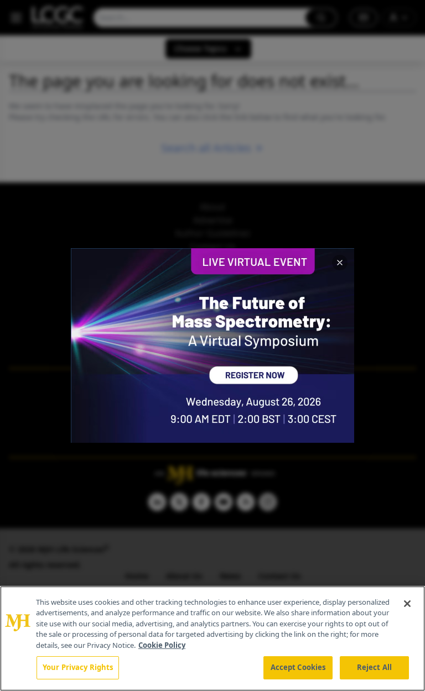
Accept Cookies (298, 667)
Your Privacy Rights (78, 667)
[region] (212, 638)
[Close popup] (340, 262)
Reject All (374, 667)
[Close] (407, 603)
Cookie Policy (161, 645)
